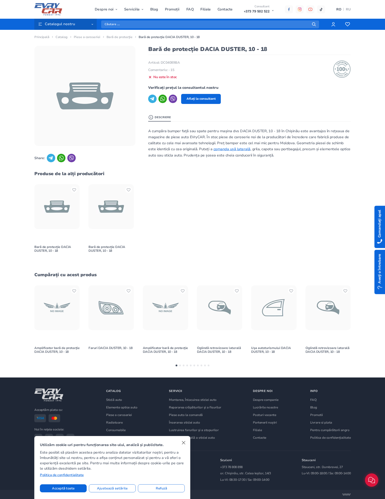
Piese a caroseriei (87, 37)
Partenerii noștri (265, 422)
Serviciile (132, 9)
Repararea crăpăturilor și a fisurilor (195, 407)
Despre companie (266, 400)
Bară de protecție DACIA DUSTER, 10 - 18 (52, 249)
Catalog (61, 37)
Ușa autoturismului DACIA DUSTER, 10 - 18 (271, 350)
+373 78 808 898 (231, 467)
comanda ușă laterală (231, 149)
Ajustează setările (112, 488)
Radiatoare (114, 422)
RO (338, 9)
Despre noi (104, 9)
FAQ (190, 9)
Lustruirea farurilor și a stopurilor (194, 430)
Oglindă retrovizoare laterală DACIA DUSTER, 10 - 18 (219, 350)
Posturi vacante (264, 415)
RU (348, 9)
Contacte (225, 9)
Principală (41, 37)
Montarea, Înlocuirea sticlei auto (193, 400)
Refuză (161, 488)
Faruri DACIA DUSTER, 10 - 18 (110, 348)
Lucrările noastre (265, 407)
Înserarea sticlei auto (184, 422)
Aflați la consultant (200, 99)
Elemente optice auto (121, 407)
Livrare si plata (321, 422)
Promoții (172, 9)
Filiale (205, 9)
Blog (154, 9)
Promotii (316, 415)
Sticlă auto (114, 400)
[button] (176, 365)
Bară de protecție (119, 37)
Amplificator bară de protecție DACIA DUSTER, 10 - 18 (57, 350)
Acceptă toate (63, 488)
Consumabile (116, 430)
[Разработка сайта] (346, 494)
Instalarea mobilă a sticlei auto (192, 438)
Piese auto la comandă (186, 415)
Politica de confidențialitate (330, 438)
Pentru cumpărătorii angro (330, 430)
